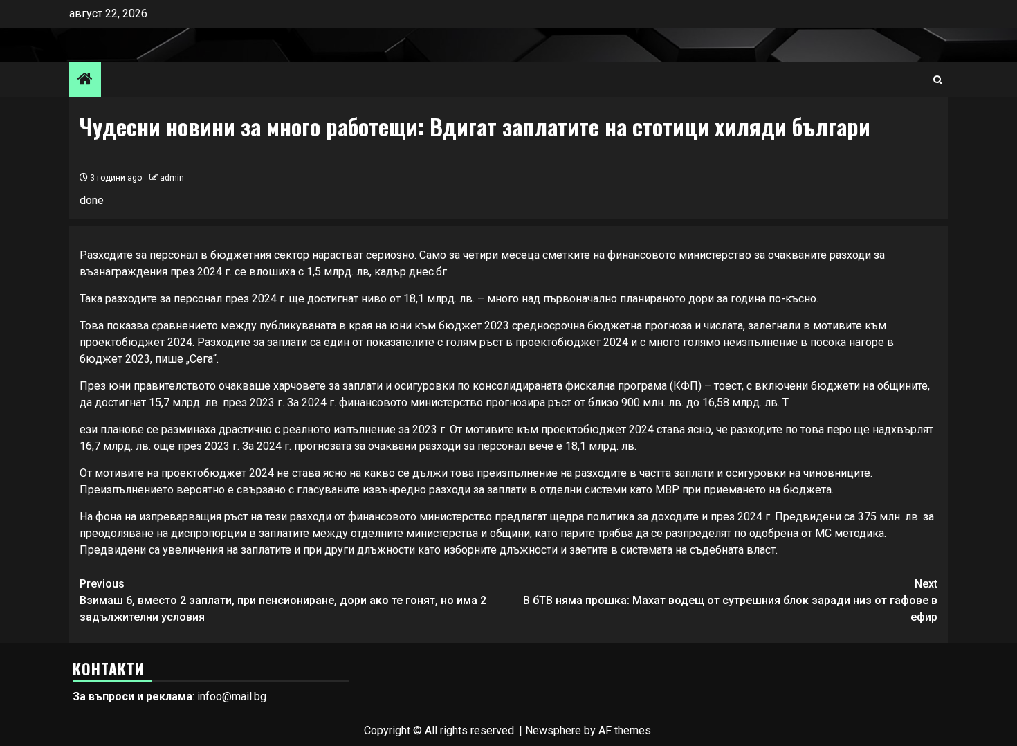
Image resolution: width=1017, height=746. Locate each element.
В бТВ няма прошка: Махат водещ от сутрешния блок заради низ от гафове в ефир (730, 600)
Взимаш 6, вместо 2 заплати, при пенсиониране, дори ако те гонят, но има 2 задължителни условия (283, 600)
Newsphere (553, 730)
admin (172, 178)
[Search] (937, 79)
